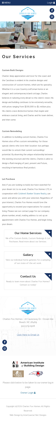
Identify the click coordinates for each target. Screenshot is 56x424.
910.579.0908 (28, 326)
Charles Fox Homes (28, 13)
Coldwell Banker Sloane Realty (32, 193)
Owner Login (27, 392)
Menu (7, 3)
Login (50, 2)
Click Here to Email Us (28, 334)
